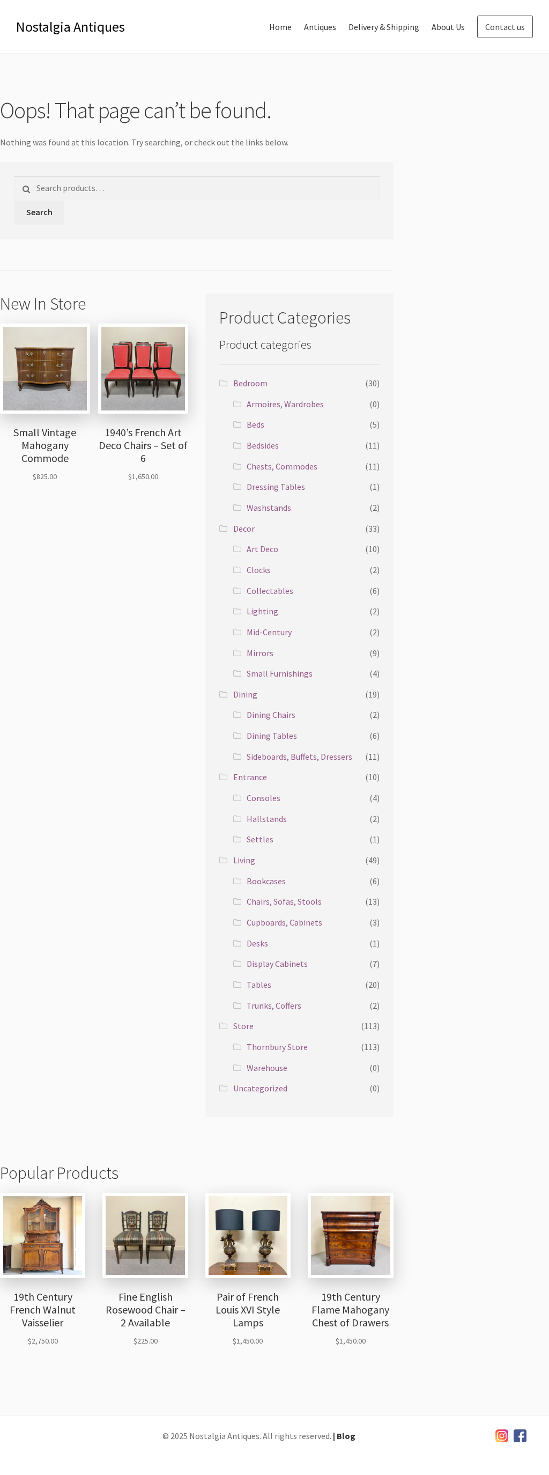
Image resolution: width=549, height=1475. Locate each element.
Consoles (263, 797)
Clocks (259, 569)
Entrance (250, 777)
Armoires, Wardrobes (285, 404)
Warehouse (267, 1067)
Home (280, 27)
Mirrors (260, 653)
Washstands (269, 507)
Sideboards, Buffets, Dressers (299, 756)
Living (244, 860)
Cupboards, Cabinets (284, 922)
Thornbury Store (277, 1046)
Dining (245, 694)
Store (243, 1026)
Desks (257, 943)
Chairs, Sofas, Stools (284, 901)
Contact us (505, 26)
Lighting (262, 611)
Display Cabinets (277, 963)
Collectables (270, 590)
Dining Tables (272, 735)
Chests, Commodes (282, 466)
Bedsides (263, 445)
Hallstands (267, 818)
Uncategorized (260, 1088)
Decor (244, 528)
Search (39, 212)
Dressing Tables (276, 486)
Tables (259, 984)
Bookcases (266, 881)
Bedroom (250, 383)
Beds (255, 424)
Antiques (320, 27)
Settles (260, 839)
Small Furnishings (280, 673)
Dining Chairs (271, 714)
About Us (448, 27)
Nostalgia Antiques (70, 26)
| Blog (344, 1435)
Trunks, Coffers (274, 1005)
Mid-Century (269, 632)
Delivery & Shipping (383, 27)
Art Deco (262, 549)
